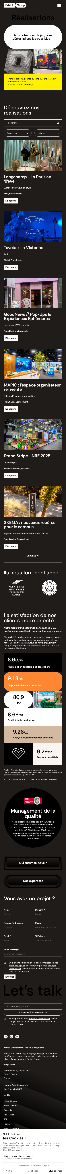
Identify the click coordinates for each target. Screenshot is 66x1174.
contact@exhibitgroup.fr (16, 1085)
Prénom (39, 910)
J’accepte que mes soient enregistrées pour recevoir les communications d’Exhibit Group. (33, 1021)
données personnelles (39, 1018)
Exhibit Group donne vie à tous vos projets (24, 1047)
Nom (6, 910)
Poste (38, 923)
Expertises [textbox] (12, 133)
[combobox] (17, 133)
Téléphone (40, 936)
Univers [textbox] (41, 133)
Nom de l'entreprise (13, 923)
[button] (59, 5)
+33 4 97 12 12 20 (13, 1088)
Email (7, 936)
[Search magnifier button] (58, 123)
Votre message (11, 949)
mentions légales (17, 965)
